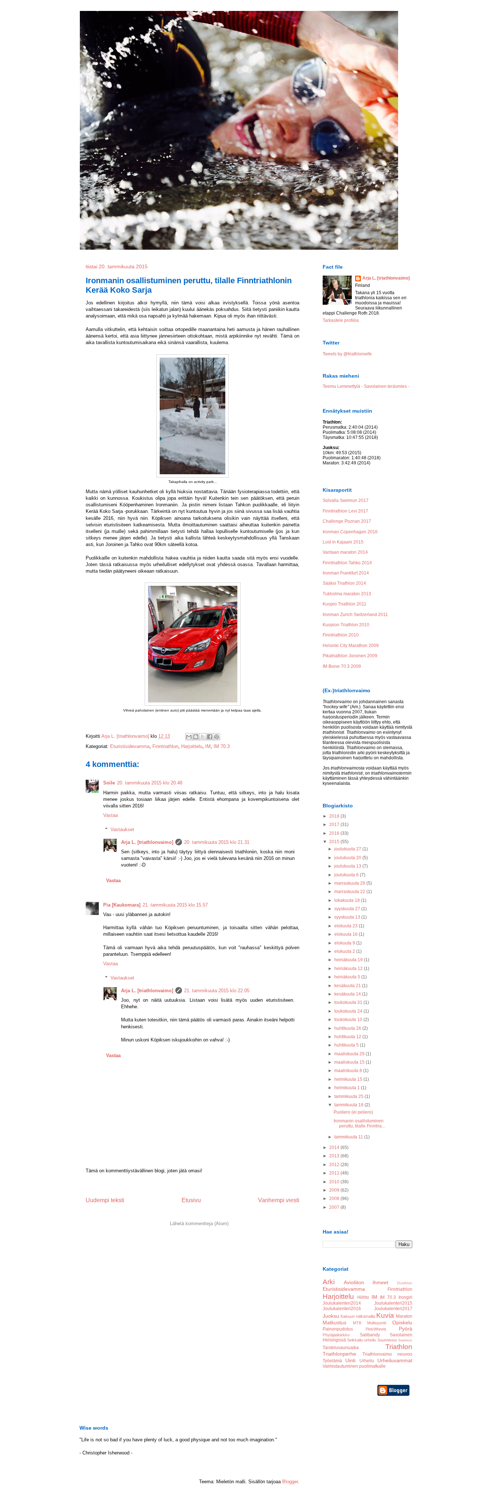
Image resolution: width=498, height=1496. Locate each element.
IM (208, 746)
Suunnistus (387, 1340)
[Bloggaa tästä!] (195, 736)
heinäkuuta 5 (347, 976)
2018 (335, 816)
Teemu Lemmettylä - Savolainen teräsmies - (366, 386)
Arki (329, 1282)
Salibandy (370, 1334)
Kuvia (385, 1315)
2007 (335, 1207)
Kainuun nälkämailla (358, 1316)
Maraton (404, 1316)
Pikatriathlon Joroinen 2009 (350, 655)
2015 (335, 841)
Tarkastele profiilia (341, 320)
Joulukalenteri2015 (393, 1303)
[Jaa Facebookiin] (209, 736)
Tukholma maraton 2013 (347, 593)
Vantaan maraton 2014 (345, 552)
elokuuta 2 (345, 951)
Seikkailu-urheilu (361, 1340)
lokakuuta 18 (347, 900)
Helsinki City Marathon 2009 (351, 645)
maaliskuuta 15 (350, 1062)
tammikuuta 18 (349, 1104)
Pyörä (405, 1329)
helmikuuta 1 (347, 1087)
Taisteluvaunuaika (341, 1347)
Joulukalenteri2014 (342, 1303)
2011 (335, 1173)
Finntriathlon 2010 (341, 635)
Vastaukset (122, 829)
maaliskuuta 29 (350, 1053)
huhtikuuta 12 (348, 1036)
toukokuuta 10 (348, 1019)
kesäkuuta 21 (348, 985)
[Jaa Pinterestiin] (216, 736)
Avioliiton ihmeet (366, 1282)
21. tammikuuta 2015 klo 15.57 (175, 905)
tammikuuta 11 (349, 1136)
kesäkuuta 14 (348, 994)
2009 (335, 1190)
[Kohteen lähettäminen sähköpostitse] (188, 736)
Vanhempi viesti (278, 1200)
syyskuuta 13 (347, 917)
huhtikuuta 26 (348, 1028)
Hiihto (363, 1297)
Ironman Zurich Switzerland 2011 (355, 614)
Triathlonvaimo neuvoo (387, 1354)
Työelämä (332, 1360)
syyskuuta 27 (347, 908)
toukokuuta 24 (348, 1011)
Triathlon (398, 1347)
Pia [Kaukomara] (121, 905)
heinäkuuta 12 (349, 968)
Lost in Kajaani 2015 (343, 542)
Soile (109, 783)
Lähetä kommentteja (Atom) (199, 1223)
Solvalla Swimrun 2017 (346, 500)
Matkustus (334, 1322)
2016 (335, 833)
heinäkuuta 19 (349, 959)
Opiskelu (402, 1322)
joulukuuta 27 (348, 849)
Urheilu (366, 1360)
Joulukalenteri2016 (342, 1308)
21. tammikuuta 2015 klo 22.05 (216, 990)
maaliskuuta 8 (348, 1070)
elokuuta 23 (346, 925)
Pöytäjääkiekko (336, 1335)
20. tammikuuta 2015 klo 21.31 (216, 842)
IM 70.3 (222, 746)
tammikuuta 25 (349, 1096)
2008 (335, 1198)
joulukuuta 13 (348, 866)
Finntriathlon (165, 746)
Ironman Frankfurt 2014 (346, 573)
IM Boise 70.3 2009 (342, 666)
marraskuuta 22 (350, 891)
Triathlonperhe (339, 1354)
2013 (335, 1155)
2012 (335, 1164)
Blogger (290, 1481)
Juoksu (331, 1316)
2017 (335, 824)
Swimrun (405, 1340)
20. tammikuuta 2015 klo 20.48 (149, 783)
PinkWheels (376, 1329)
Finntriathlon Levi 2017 (345, 511)
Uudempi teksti (105, 1200)
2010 (335, 1181)
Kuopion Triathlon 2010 (346, 624)
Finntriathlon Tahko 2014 (347, 562)
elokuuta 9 (345, 943)
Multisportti (376, 1323)
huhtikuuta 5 (347, 1045)
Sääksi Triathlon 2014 (344, 583)
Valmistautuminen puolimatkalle (354, 1366)
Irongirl (405, 1297)
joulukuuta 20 (348, 857)
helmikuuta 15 (348, 1079)
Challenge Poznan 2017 (347, 521)
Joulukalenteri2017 (393, 1308)
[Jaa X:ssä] (202, 736)
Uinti (350, 1360)
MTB (357, 1323)
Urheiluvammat (394, 1360)
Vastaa (110, 815)
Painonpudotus (338, 1329)
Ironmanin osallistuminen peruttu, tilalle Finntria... (359, 1123)
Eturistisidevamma (129, 746)
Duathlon (404, 1283)
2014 (335, 1147)
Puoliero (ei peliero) (353, 1112)
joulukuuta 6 (347, 874)
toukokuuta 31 (348, 1002)
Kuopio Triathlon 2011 (344, 604)
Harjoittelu (191, 746)
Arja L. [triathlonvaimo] (147, 842)
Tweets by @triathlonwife (347, 354)
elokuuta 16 (346, 934)
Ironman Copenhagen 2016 (350, 531)
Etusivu (191, 1200)
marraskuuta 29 (350, 883)
